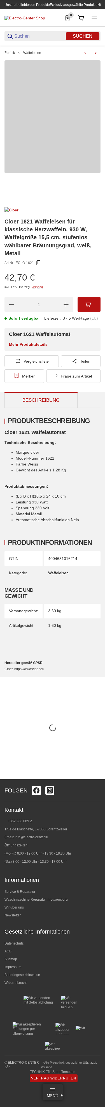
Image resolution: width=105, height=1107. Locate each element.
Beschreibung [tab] (41, 400)
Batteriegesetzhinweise (22, 975)
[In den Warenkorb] (89, 304)
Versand (37, 287)
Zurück (9, 53)
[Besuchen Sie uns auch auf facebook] (36, 790)
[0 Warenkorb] (81, 18)
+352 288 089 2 (19, 821)
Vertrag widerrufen (53, 1078)
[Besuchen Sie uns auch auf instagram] (49, 790)
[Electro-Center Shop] (24, 17)
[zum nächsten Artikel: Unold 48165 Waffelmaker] (96, 53)
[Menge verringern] (11, 304)
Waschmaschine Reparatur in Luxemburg (36, 900)
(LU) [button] (94, 318)
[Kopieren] (38, 262)
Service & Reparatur (19, 892)
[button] (96, 776)
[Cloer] (11, 209)
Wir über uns (14, 907)
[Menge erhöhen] (66, 304)
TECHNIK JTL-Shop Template (52, 1072)
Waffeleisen (32, 53)
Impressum (12, 967)
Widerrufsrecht (15, 983)
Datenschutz (14, 943)
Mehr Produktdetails (28, 344)
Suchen (82, 36)
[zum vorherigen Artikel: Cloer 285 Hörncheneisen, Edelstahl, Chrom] (85, 53)
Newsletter (12, 915)
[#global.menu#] (94, 18)
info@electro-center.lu (31, 837)
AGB (7, 951)
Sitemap (10, 959)
